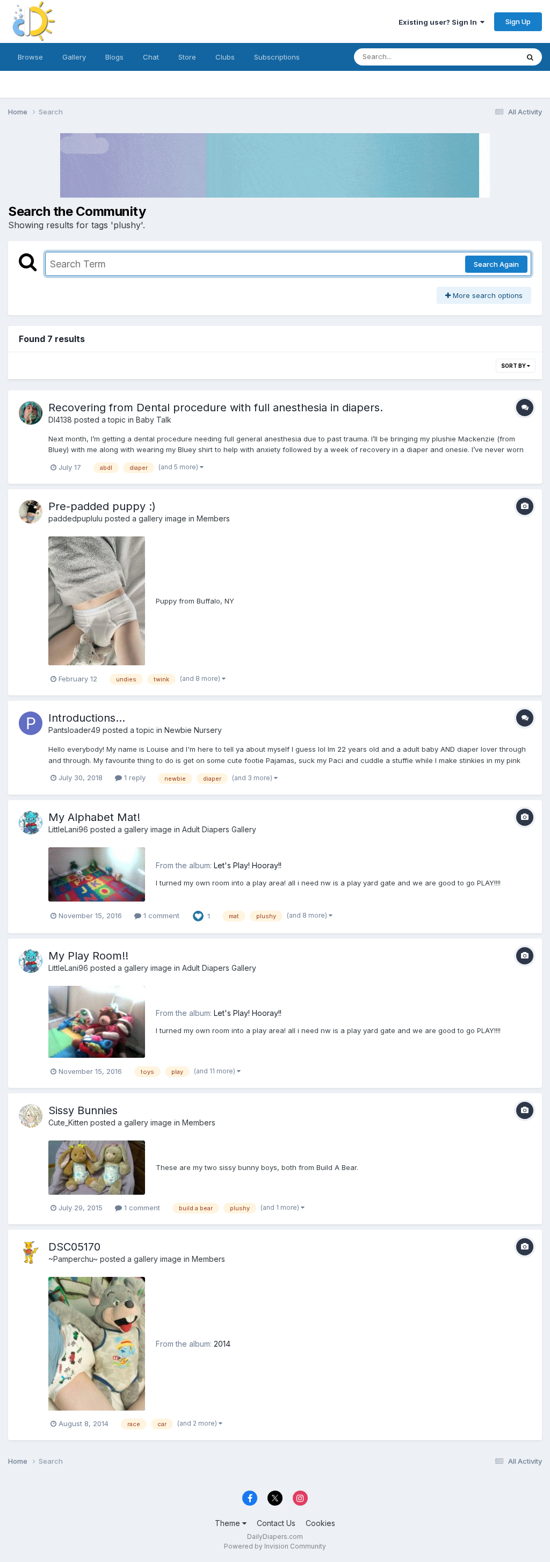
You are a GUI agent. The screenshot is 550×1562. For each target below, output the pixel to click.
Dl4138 (60, 419)
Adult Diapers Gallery (219, 829)
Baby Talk (153, 419)
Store (187, 57)
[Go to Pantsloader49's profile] (30, 723)
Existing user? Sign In (439, 22)
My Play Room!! (88, 955)
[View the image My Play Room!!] (96, 1022)
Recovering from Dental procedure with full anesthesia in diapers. (215, 407)
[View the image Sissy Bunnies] (96, 1167)
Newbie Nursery (193, 730)
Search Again (496, 264)
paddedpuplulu (75, 518)
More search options (487, 295)
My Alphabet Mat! (94, 817)
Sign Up (518, 21)
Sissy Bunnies (83, 1110)
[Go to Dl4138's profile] (30, 413)
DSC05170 (74, 1246)
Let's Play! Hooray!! (247, 865)
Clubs (225, 57)
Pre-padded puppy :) (102, 506)
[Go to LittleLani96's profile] (30, 822)
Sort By (514, 365)
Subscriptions (277, 57)
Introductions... (86, 717)
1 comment (160, 915)
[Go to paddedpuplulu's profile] (30, 512)
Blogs (114, 57)
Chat (151, 57)
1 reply (134, 777)
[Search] (530, 57)
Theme (228, 1523)
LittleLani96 (68, 829)
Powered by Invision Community (275, 1546)
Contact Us (276, 1523)
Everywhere (485, 57)
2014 (222, 1343)
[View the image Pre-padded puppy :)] (96, 600)
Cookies (320, 1523)
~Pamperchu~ (73, 1258)
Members (213, 518)
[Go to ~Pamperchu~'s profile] (30, 1252)
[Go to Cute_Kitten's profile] (30, 1116)
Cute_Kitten (68, 1122)
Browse (30, 57)
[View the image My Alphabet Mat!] (96, 874)
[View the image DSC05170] (96, 1343)
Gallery (74, 57)
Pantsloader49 (74, 730)
